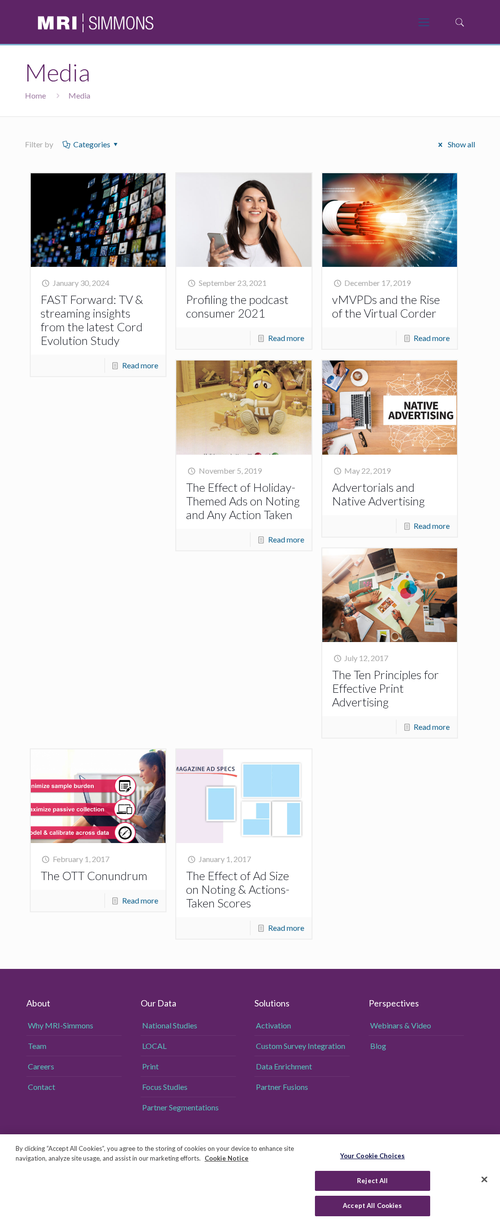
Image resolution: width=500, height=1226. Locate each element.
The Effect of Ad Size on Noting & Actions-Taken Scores (238, 889)
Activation (273, 1025)
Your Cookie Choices (372, 1156)
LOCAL (154, 1045)
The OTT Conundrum (94, 875)
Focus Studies (165, 1086)
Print (150, 1066)
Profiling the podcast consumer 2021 (237, 306)
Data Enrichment (284, 1066)
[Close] (484, 1179)
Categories (91, 144)
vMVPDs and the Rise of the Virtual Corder (386, 306)
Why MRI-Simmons (60, 1025)
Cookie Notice (227, 1158)
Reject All (372, 1181)
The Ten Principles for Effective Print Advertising (385, 688)
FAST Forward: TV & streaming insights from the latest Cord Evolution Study (92, 319)
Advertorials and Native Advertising (378, 494)
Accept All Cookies (372, 1205)
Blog (378, 1045)
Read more (140, 365)
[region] (250, 1180)
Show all (460, 144)
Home (35, 95)
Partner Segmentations (180, 1107)
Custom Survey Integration (300, 1045)
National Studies (169, 1025)
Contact (41, 1086)
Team (37, 1045)
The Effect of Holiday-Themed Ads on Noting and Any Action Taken (243, 501)
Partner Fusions (282, 1086)
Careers (41, 1066)
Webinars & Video (400, 1025)
